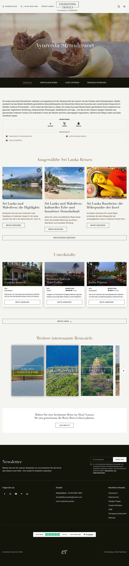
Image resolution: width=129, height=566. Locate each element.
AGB (110, 509)
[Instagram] (10, 494)
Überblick (27, 83)
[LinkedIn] (27, 494)
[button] (39, 170)
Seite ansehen (22, 302)
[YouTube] (16, 494)
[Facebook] (4, 494)
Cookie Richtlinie (115, 505)
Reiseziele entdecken (96, 83)
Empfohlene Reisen (48, 83)
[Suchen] (119, 6)
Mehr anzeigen (13, 225)
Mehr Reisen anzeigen (64, 238)
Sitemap (111, 518)
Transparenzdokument (117, 513)
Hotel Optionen (72, 83)
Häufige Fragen (114, 501)
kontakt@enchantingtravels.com (69, 497)
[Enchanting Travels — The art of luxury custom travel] (67, 6)
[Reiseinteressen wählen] (21, 494)
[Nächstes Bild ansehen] (124, 371)
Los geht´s (64, 425)
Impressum (113, 493)
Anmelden (119, 459)
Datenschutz (113, 497)
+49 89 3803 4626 (74, 493)
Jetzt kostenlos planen (65, 501)
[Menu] (124, 6)
